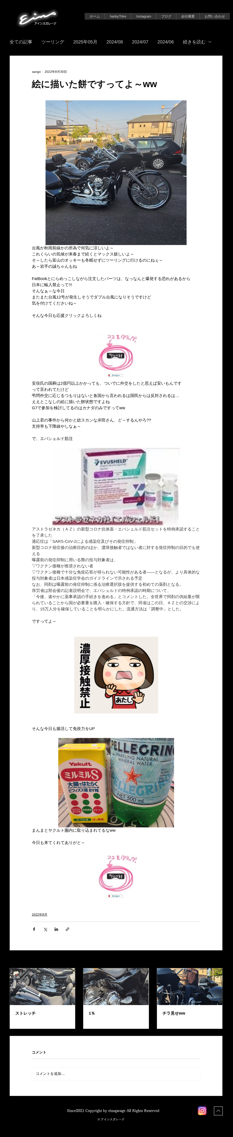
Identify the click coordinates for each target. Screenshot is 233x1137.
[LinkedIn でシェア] (56, 929)
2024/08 (114, 41)
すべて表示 (215, 959)
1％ (92, 1013)
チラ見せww (173, 1013)
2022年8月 (39, 914)
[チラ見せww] (189, 986)
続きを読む (194, 41)
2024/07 (140, 41)
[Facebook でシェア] (34, 929)
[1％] (116, 986)
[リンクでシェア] (67, 929)
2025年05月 (85, 41)
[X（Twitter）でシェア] (45, 929)
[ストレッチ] (42, 986)
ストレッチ (25, 1013)
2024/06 (165, 41)
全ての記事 (21, 41)
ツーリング (52, 41)
